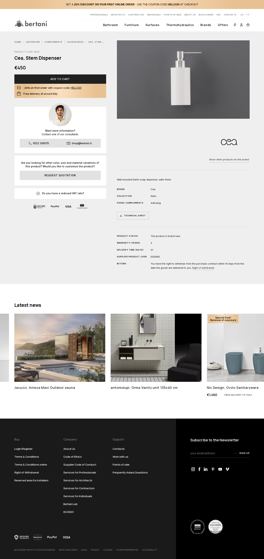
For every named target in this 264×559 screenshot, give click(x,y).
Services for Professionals (79, 472)
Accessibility (149, 549)
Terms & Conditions (26, 457)
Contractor (136, 14)
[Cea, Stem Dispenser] (183, 79)
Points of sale (172, 14)
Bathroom (110, 25)
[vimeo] (227, 469)
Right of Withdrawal (26, 472)
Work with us (120, 457)
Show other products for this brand (229, 159)
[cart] (247, 25)
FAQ (219, 14)
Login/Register (23, 449)
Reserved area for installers (31, 480)
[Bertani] (30, 23)
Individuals (154, 14)
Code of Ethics (72, 457)
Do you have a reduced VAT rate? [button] (62, 193)
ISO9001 (68, 512)
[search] (234, 25)
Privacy (95, 549)
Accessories (75, 42)
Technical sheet (135, 215)
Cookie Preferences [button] (127, 549)
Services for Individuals (77, 496)
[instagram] (193, 469)
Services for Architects (77, 480)
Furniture (132, 25)
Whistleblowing (68, 549)
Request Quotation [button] (60, 175)
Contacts (230, 14)
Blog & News (206, 14)
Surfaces (152, 25)
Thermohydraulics (180, 25)
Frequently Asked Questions (130, 472)
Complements (54, 42)
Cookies (107, 549)
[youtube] (220, 469)
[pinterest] (213, 469)
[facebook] (199, 469)
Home (18, 42)
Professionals (99, 14)
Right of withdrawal (203, 267)
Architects (118, 14)
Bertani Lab (70, 504)
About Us (190, 14)
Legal (84, 549)
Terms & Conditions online (30, 464)
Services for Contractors (78, 488)
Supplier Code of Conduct (79, 464)
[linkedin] (206, 469)
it (248, 14)
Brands (205, 25)
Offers (223, 25)
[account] (241, 25)
